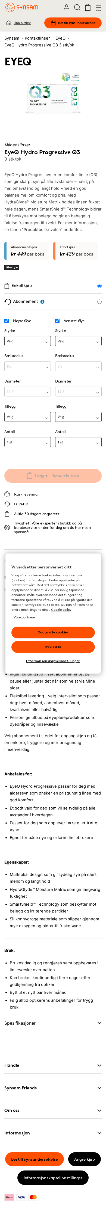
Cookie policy (61, 609)
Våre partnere (24, 617)
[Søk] (77, 7)
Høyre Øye (22, 321)
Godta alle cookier (53, 632)
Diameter (12, 381)
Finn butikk (22, 23)
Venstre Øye (74, 321)
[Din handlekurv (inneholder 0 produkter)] (88, 7)
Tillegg (9, 406)
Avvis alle (53, 647)
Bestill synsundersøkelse (76, 23)
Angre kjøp (84, 1159)
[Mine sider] (67, 7)
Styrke (9, 330)
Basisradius (13, 355)
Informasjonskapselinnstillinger (53, 1177)
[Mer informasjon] (42, 302)
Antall (9, 431)
